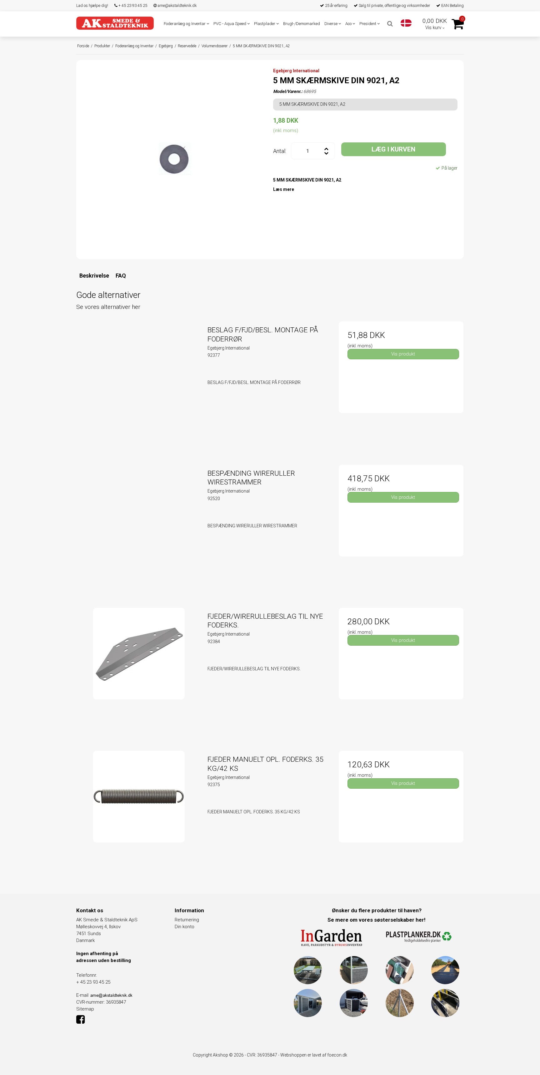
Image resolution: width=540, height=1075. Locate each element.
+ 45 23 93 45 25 (132, 5)
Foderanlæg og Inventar (185, 23)
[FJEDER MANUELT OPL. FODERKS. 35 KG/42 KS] (139, 813)
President (368, 23)
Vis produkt (403, 354)
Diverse (331, 23)
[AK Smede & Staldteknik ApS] (115, 23)
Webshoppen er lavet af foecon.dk (313, 1054)
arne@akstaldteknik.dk (177, 5)
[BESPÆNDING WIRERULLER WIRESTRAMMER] (139, 527)
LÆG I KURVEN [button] (393, 149)
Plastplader (265, 23)
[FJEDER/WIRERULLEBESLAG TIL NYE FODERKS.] (139, 670)
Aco (348, 23)
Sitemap (85, 1009)
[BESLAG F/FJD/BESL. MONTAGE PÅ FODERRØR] (139, 383)
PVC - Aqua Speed (230, 23)
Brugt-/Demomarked (301, 23)
